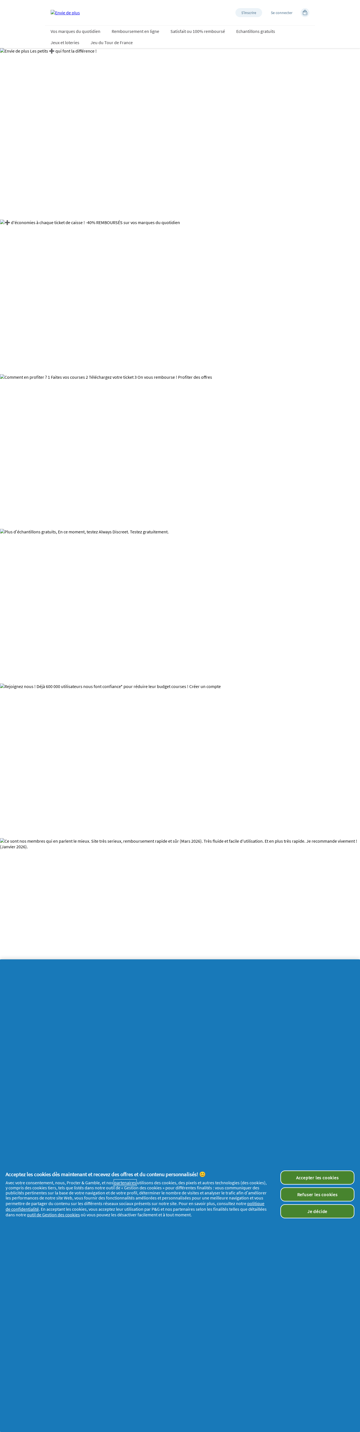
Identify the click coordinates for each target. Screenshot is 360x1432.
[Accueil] (65, 12)
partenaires (125, 1182)
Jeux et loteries (65, 42)
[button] (248, 12)
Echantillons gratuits (255, 31)
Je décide (317, 1211)
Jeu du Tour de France (112, 42)
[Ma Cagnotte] (305, 12)
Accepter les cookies (317, 1177)
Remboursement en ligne (135, 31)
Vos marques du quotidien (75, 31)
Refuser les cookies (317, 1194)
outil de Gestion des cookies (53, 1214)
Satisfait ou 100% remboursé (197, 31)
